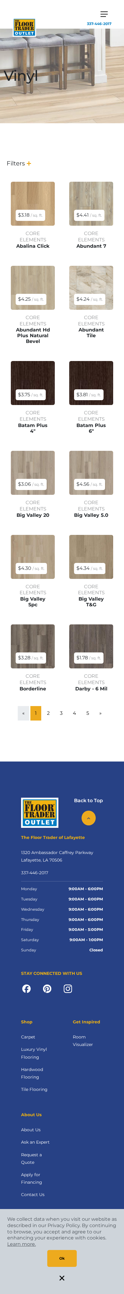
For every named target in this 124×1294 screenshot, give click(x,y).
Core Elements (33, 237)
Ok (62, 1258)
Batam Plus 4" (33, 428)
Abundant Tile (91, 332)
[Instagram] (68, 988)
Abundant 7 (91, 246)
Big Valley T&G (91, 602)
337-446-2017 (99, 23)
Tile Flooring (34, 1089)
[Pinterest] (47, 988)
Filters (16, 163)
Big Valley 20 (33, 515)
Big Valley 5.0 (91, 515)
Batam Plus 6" (91, 428)
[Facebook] (26, 988)
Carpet (28, 1037)
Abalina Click (33, 246)
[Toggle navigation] (104, 14)
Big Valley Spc (32, 602)
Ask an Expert (35, 1142)
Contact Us (33, 1194)
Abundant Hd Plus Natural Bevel (33, 335)
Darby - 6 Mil (91, 689)
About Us (31, 1129)
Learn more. (21, 1244)
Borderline (33, 689)
